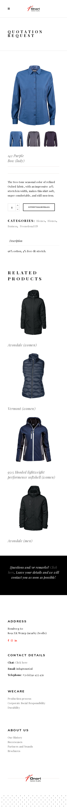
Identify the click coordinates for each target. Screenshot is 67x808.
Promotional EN (29, 226)
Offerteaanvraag (39, 207)
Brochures (14, 751)
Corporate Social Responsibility (27, 703)
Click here (21, 662)
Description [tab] (15, 241)
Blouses (40, 221)
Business (12, 226)
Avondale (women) (22, 345)
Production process (19, 698)
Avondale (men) (20, 540)
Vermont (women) (21, 408)
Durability (14, 707)
